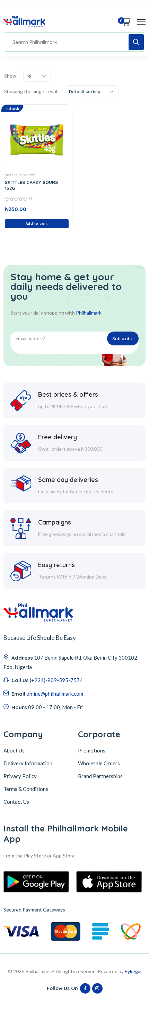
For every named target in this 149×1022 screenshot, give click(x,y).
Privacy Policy (20, 776)
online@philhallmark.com (54, 693)
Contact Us (16, 802)
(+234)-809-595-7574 (56, 680)
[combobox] (37, 76)
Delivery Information (27, 763)
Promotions (91, 750)
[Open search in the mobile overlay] (74, 42)
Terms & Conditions (25, 789)
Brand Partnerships (100, 776)
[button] (37, 223)
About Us (14, 750)
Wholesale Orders (99, 763)
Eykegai (133, 971)
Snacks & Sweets (20, 174)
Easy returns (56, 565)
